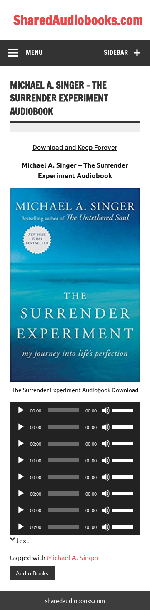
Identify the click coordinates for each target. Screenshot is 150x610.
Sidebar (116, 52)
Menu (34, 52)
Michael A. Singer (73, 557)
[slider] (124, 409)
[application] (75, 410)
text (23, 540)
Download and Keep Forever (75, 147)
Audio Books (32, 573)
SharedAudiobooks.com (78, 20)
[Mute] (106, 410)
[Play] (21, 410)
